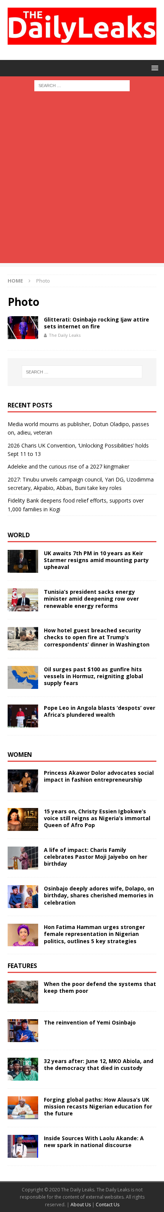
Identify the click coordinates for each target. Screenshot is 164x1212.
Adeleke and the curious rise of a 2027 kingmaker (68, 466)
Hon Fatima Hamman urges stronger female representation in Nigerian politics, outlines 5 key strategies (94, 933)
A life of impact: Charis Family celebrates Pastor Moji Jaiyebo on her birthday (95, 856)
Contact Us (107, 1204)
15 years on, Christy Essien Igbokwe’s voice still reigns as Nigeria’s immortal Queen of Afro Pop (97, 818)
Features (22, 966)
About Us (81, 1204)
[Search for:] (82, 85)
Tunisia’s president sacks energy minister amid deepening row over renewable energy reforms (91, 598)
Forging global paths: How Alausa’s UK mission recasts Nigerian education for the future (98, 1106)
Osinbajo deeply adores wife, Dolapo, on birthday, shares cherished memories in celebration (99, 895)
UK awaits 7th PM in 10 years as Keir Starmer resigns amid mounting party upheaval (96, 559)
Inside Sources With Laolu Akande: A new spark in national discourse (94, 1141)
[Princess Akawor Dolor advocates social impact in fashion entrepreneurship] (23, 780)
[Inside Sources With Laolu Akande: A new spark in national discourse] (23, 1146)
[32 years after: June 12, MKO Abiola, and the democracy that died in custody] (23, 1069)
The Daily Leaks (64, 335)
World (19, 535)
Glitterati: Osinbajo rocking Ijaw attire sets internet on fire (96, 323)
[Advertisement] (82, 181)
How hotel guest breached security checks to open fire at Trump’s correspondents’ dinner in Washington (97, 637)
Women (20, 754)
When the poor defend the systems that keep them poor (100, 987)
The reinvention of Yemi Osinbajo (90, 1022)
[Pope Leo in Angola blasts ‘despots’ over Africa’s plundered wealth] (23, 716)
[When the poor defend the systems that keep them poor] (23, 992)
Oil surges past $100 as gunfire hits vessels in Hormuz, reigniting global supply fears (93, 676)
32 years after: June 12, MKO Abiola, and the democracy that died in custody (98, 1064)
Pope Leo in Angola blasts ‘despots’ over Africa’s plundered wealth (99, 711)
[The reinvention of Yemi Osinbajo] (23, 1030)
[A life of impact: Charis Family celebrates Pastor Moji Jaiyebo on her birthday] (23, 858)
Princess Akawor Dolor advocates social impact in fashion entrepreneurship (99, 776)
